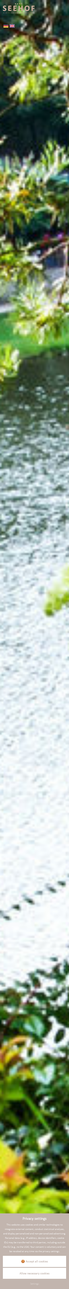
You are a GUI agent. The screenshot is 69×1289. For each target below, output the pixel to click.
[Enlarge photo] (34, 625)
